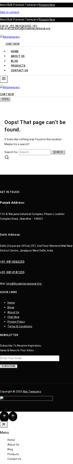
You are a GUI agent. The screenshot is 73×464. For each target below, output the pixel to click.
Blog (10, 449)
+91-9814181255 (12, 272)
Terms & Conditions (19, 326)
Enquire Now (47, 5)
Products (13, 454)
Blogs (10, 307)
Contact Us (19, 70)
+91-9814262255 (12, 262)
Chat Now (12, 44)
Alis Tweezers (32, 392)
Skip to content (9, 12)
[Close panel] (3, 424)
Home (11, 303)
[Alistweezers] (10, 37)
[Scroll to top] (4, 416)
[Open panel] (3, 79)
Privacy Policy (16, 322)
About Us (13, 312)
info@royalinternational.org (33, 28)
